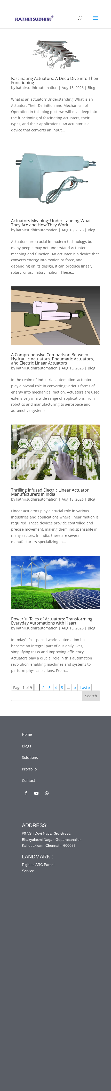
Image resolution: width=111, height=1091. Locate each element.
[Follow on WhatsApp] (47, 793)
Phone (36, 972)
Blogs (26, 746)
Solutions (30, 757)
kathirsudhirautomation (37, 87)
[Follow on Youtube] (36, 793)
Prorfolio (29, 769)
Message (39, 993)
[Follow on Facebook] (26, 793)
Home (27, 734)
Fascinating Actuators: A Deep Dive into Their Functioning (55, 80)
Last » (85, 687)
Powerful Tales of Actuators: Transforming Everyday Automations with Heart (51, 621)
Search (91, 695)
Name (37, 929)
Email (36, 950)
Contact (28, 780)
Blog (91, 87)
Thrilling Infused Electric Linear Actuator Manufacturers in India (50, 492)
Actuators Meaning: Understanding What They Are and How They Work (51, 223)
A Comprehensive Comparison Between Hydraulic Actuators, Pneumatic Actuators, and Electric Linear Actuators (52, 359)
